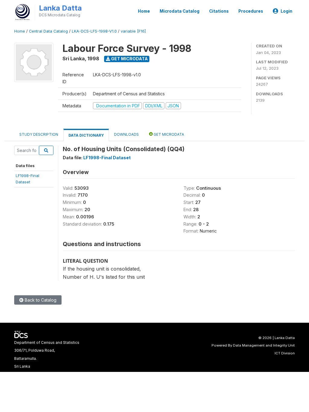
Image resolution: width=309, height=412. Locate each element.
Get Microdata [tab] (168, 134)
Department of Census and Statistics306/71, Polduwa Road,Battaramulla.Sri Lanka (46, 354)
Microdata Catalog (179, 11)
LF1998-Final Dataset (107, 157)
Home (144, 11)
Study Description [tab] (38, 134)
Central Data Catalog (48, 31)
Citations (219, 11)
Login (286, 11)
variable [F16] (133, 31)
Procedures (250, 11)
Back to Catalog (40, 300)
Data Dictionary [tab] (86, 135)
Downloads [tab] (126, 134)
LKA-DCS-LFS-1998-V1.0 (94, 31)
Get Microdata (129, 58)
